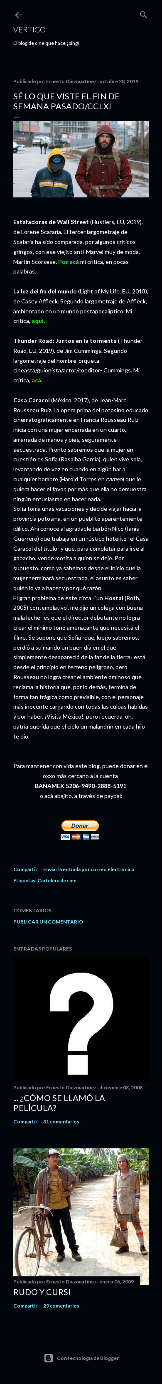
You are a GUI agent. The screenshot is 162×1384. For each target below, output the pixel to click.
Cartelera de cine (56, 880)
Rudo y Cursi (42, 1292)
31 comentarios (61, 1121)
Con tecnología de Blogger (88, 1358)
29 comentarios (61, 1306)
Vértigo (29, 29)
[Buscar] (144, 13)
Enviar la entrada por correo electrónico (89, 869)
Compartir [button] (25, 869)
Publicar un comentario (48, 922)
